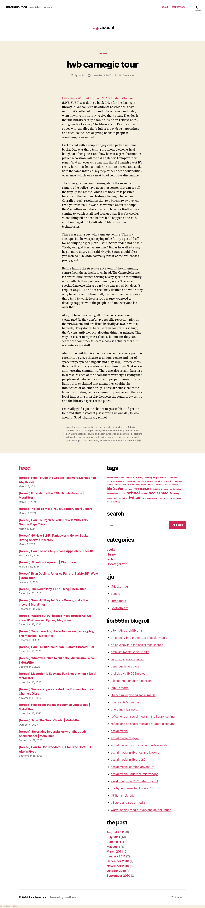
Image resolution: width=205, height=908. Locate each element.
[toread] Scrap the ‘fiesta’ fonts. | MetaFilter (49, 720)
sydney (109, 498)
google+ (116, 593)
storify (176, 494)
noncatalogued (91, 437)
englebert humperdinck (107, 433)
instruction (141, 485)
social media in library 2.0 (128, 759)
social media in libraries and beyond (135, 752)
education (168, 481)
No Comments (126, 75)
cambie (69, 430)
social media (160, 493)
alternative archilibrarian (127, 630)
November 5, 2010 (101, 75)
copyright (140, 481)
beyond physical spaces (127, 659)
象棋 (139, 440)
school (117, 437)
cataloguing (151, 477)
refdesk (122, 494)
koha (151, 484)
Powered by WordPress (63, 897)
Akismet (15, 906)
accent (69, 427)
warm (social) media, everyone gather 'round (141, 810)
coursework (178, 6)
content (121, 481)
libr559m (115, 488)
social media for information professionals (139, 745)
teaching (123, 498)
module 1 (145, 488)
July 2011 (113, 837)
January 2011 (116, 856)
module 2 (157, 489)
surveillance (87, 440)
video (109, 502)
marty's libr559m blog (125, 702)
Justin (81, 75)
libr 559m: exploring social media (133, 695)
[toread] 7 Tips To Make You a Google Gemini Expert (55, 509)
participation (175, 489)
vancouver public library (123, 440)
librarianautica (16, 7)
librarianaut (118, 601)
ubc (143, 498)
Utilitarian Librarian (123, 795)
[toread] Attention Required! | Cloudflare (47, 562)
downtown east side (76, 433)
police (103, 437)
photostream (119, 608)
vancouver (104, 440)
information (128, 484)
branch (106, 427)
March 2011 (115, 851)
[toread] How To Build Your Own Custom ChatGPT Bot (56, 647)
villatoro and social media (128, 802)
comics (162, 477)
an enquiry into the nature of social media (139, 637)
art (122, 477)
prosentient (112, 494)
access (77, 427)
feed (25, 467)
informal (118, 485)
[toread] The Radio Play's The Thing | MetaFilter (52, 589)
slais (144, 493)
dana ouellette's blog (125, 666)
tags (116, 498)
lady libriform (120, 688)
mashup (128, 489)
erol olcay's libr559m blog (128, 673)
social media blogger (125, 738)
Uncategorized (117, 564)
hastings (124, 433)
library (102, 53)
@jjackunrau (119, 586)
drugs (91, 433)
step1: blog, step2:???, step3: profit (134, 781)
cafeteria (130, 427)
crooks (136, 430)
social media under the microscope (134, 774)
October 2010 (116, 870)
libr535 (175, 485)
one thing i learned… (125, 709)
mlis (136, 488)
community (172, 478)
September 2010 (118, 875)
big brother (96, 427)
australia (131, 477)
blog (140, 477)
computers (112, 481)
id (131, 433)
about (164, 6)
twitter (134, 497)
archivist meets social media (130, 652)
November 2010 (118, 866)
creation (158, 481)
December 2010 (118, 861)
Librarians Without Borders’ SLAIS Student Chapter (97, 98)
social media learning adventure (132, 767)
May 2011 (113, 847)
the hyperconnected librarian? (131, 788)
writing (116, 502)
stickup (75, 440)
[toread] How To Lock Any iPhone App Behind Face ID (56, 551)
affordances (113, 477)
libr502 (166, 485)
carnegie (88, 430)
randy (110, 437)
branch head (118, 427)
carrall (97, 430)
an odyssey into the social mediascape (137, 645)
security (126, 437)
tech (110, 559)
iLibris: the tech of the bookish (131, 681)
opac (166, 489)
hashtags (110, 485)
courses (149, 481)
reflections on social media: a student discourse (143, 724)
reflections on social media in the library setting (143, 716)
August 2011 (115, 832)
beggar (86, 427)
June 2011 (114, 842)
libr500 (158, 485)
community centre (122, 430)
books (111, 549)
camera (78, 430)
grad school (179, 481)
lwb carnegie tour (102, 64)
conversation (130, 481)
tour (96, 440)
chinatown (106, 430)
